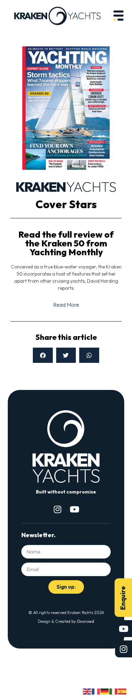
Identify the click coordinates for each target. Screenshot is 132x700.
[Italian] (113, 690)
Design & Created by (66, 621)
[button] (43, 355)
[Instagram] (57, 509)
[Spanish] (122, 690)
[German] (105, 690)
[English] (87, 690)
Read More (66, 304)
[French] (96, 690)
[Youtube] (74, 509)
